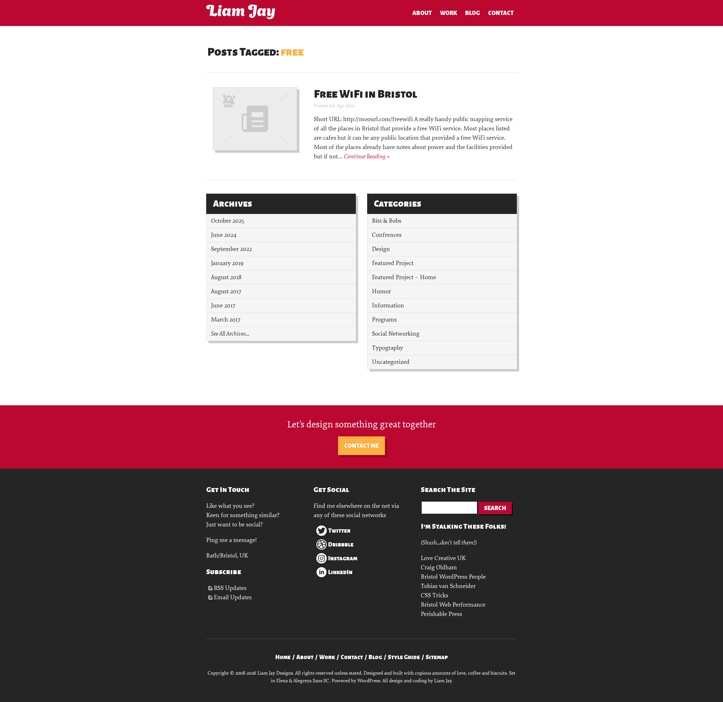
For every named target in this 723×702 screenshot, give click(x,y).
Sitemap (437, 657)
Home (283, 657)
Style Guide (404, 657)
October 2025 (227, 221)
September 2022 (231, 249)
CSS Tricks (434, 595)
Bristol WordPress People (453, 577)
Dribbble (341, 544)
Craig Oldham (439, 567)
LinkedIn (340, 572)
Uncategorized (391, 362)
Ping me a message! (231, 540)
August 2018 (226, 277)
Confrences (387, 235)
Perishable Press (441, 614)
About (422, 13)
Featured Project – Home (404, 277)
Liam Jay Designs (240, 12)
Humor (381, 291)
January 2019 (227, 263)
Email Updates (233, 597)
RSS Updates (230, 588)
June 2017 (223, 305)
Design (381, 249)
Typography (387, 348)
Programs (384, 319)
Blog (472, 13)
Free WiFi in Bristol (365, 94)
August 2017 (226, 291)
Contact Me (361, 446)
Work (448, 13)
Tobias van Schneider (448, 586)
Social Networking (395, 334)
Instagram (342, 558)
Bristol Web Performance (453, 605)
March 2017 (225, 319)
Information (388, 305)
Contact (501, 13)
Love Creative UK (443, 558)
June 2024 (223, 235)
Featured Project (392, 263)
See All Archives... (230, 334)
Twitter (339, 531)
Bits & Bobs (386, 221)
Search (495, 508)
